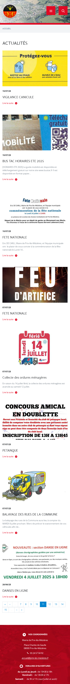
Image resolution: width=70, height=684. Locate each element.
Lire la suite (7, 103)
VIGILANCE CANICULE (18, 97)
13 (56, 604)
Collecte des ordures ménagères (24, 377)
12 (49, 604)
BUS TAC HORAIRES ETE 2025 (23, 161)
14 (62, 604)
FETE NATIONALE (14, 237)
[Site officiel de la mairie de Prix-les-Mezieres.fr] (9, 11)
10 (37, 604)
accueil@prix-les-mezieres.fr (35, 658)
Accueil (6, 28)
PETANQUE (10, 450)
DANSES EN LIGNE (15, 591)
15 (5, 610)
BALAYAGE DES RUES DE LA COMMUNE (29, 514)
